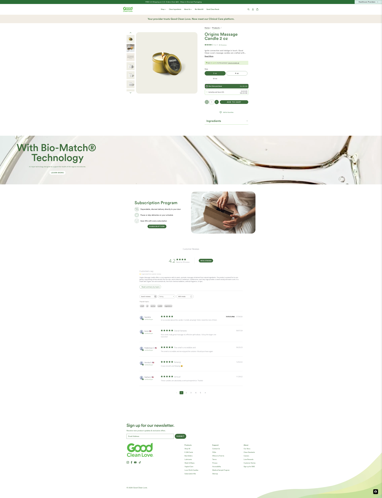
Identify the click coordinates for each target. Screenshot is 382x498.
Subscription (157, 226)
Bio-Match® (199, 9)
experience (168, 306)
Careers (246, 456)
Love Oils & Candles (191, 470)
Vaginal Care (189, 467)
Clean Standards (249, 452)
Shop (162, 9)
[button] (248, 9)
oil (147, 306)
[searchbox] (146, 296)
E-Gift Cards (189, 452)
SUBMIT (180, 436)
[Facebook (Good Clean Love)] (131, 462)
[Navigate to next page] (205, 392)
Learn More (57, 173)
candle (160, 306)
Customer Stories (249, 463)
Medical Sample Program (221, 470)
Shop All (187, 449)
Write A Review (206, 261)
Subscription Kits (190, 474)
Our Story (247, 449)
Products (216, 28)
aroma (153, 306)
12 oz (219, 79)
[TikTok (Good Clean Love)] (139, 462)
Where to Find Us (218, 456)
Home (207, 28)
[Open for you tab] (375, 491)
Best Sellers (188, 456)
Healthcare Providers (367, 2)
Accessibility (216, 467)
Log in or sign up (233, 63)
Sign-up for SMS (249, 467)
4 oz (237, 73)
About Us (187, 9)
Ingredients (213, 121)
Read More (209, 56)
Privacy (214, 463)
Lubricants (188, 459)
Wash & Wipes (189, 463)
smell (142, 306)
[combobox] (166, 296)
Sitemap (215, 474)
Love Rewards (248, 459)
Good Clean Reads (212, 9)
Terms (214, 459)
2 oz (215, 73)
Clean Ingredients (175, 9)
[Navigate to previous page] (177, 392)
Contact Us (216, 449)
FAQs (214, 452)
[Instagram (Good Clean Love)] (128, 462)
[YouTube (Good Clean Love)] (135, 462)
